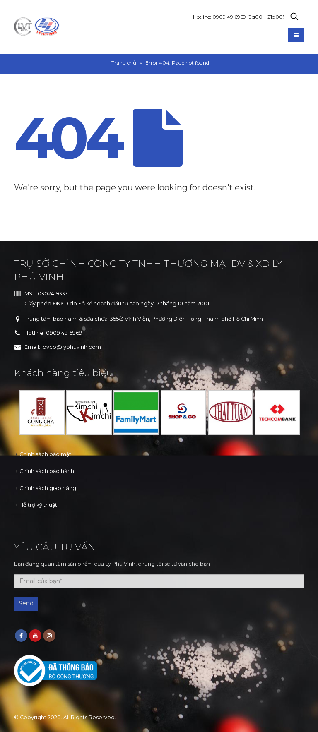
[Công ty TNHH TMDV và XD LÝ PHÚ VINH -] (37, 26)
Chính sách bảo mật (45, 454)
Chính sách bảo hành (46, 471)
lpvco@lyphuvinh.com (71, 347)
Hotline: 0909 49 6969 (238, 17)
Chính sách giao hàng (47, 488)
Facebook (21, 635)
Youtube (35, 635)
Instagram (49, 635)
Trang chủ (123, 63)
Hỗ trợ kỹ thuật (38, 505)
